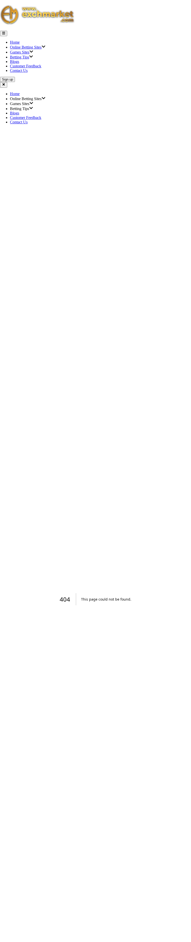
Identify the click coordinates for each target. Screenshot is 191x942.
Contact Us (19, 70)
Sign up (7, 79)
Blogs (14, 61)
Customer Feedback (25, 66)
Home (15, 42)
